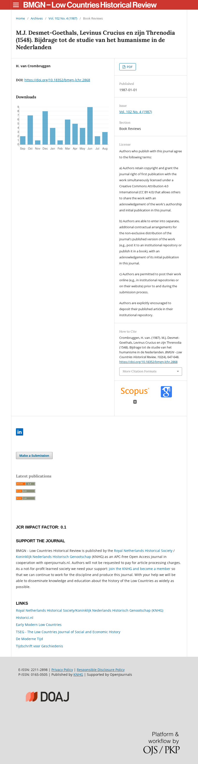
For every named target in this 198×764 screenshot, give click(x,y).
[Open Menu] (16, 5)
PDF (129, 67)
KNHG (78, 674)
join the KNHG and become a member (139, 568)
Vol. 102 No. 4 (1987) (63, 18)
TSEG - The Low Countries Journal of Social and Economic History (68, 632)
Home (20, 18)
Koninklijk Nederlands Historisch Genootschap (53, 556)
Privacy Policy (62, 669)
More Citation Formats (139, 371)
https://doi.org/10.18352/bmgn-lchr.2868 (57, 80)
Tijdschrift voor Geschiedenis (39, 646)
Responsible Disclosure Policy (101, 669)
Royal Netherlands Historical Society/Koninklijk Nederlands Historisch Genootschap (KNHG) (89, 610)
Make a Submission (34, 455)
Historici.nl (24, 617)
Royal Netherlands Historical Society (143, 550)
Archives (37, 18)
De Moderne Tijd (29, 639)
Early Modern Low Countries (39, 624)
